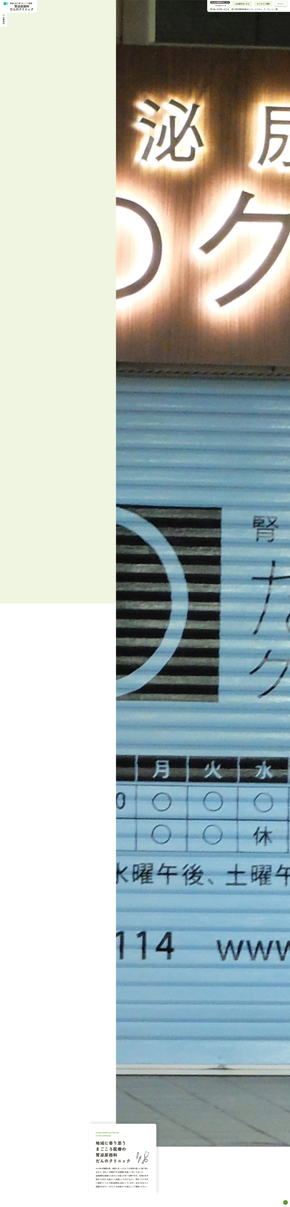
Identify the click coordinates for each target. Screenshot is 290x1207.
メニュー (280, 3)
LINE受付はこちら (242, 3)
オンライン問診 (263, 3)
